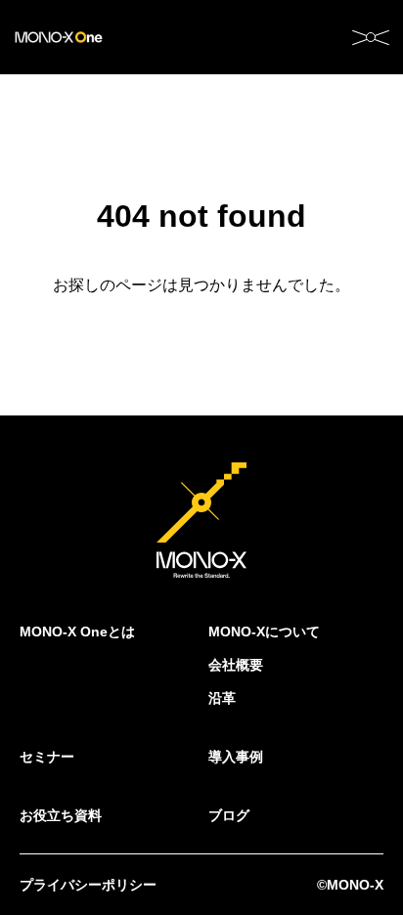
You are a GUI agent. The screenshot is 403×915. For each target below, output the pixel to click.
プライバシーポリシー (88, 885)
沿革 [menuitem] (222, 698)
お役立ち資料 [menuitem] (61, 815)
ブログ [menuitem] (228, 815)
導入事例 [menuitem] (235, 756)
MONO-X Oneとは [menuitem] (77, 631)
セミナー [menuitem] (47, 756)
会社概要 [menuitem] (235, 665)
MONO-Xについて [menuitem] (264, 631)
